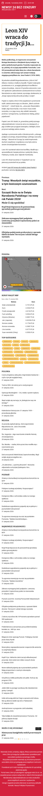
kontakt (11, 785)
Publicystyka (25, 344)
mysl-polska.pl (21, 355)
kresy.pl (24, 341)
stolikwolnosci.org (9, 365)
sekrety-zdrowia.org (16, 362)
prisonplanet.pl (33, 358)
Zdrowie (23, 358)
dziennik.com (8, 348)
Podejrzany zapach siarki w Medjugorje (24, 733)
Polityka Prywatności (26, 785)
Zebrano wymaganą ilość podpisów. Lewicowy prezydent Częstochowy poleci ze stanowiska (20, 220)
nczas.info (7, 344)
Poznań (16, 341)
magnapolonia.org (31, 351)
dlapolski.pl (25, 348)
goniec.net (36, 348)
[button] (36, 728)
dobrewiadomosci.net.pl (11, 358)
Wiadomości (7, 341)
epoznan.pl (34, 341)
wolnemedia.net (8, 355)
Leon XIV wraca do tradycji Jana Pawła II (21, 167)
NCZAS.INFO (20, 170)
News (7, 50)
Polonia (16, 344)
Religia (5, 362)
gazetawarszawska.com (32, 362)
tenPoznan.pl (8, 351)
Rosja (17, 348)
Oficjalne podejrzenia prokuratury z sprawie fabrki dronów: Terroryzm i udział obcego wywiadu (21, 234)
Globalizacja (18, 351)
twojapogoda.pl (33, 355)
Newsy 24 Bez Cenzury (19, 7)
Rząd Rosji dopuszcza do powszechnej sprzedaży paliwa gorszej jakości (18, 208)
